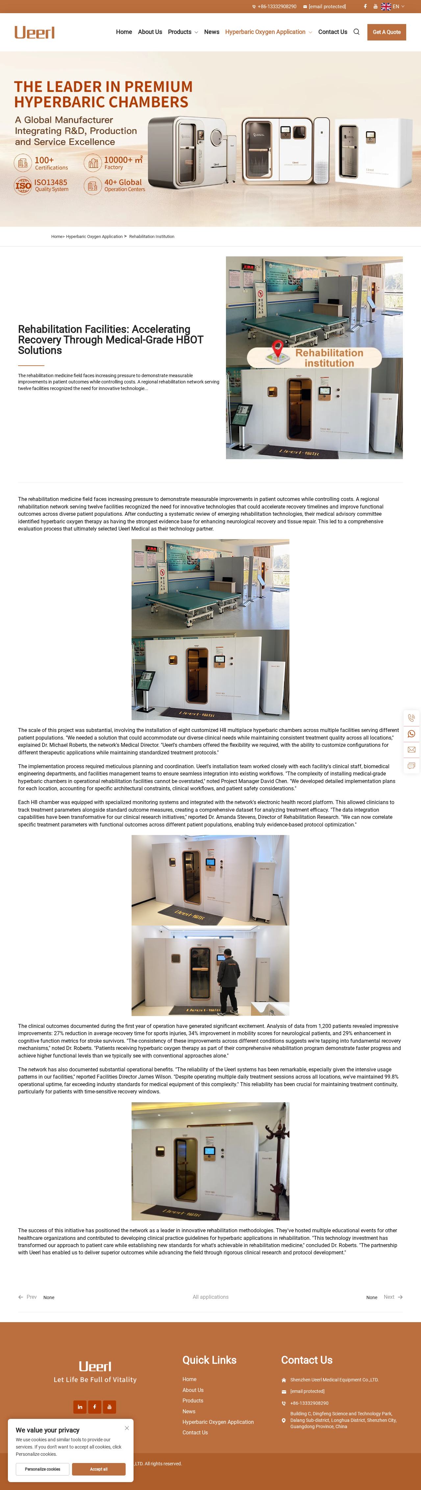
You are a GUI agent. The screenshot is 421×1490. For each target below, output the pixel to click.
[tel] (411, 718)
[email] (411, 750)
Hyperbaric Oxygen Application (265, 31)
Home (124, 31)
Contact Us (332, 31)
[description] (95, 1372)
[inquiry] (411, 765)
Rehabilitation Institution (151, 236)
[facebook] (365, 6)
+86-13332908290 (277, 7)
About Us (150, 31)
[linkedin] (80, 1407)
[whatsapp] (411, 734)
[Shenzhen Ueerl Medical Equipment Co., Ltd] (43, 32)
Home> (58, 236)
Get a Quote (387, 32)
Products (179, 31)
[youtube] (375, 6)
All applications (211, 1297)
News (211, 31)
